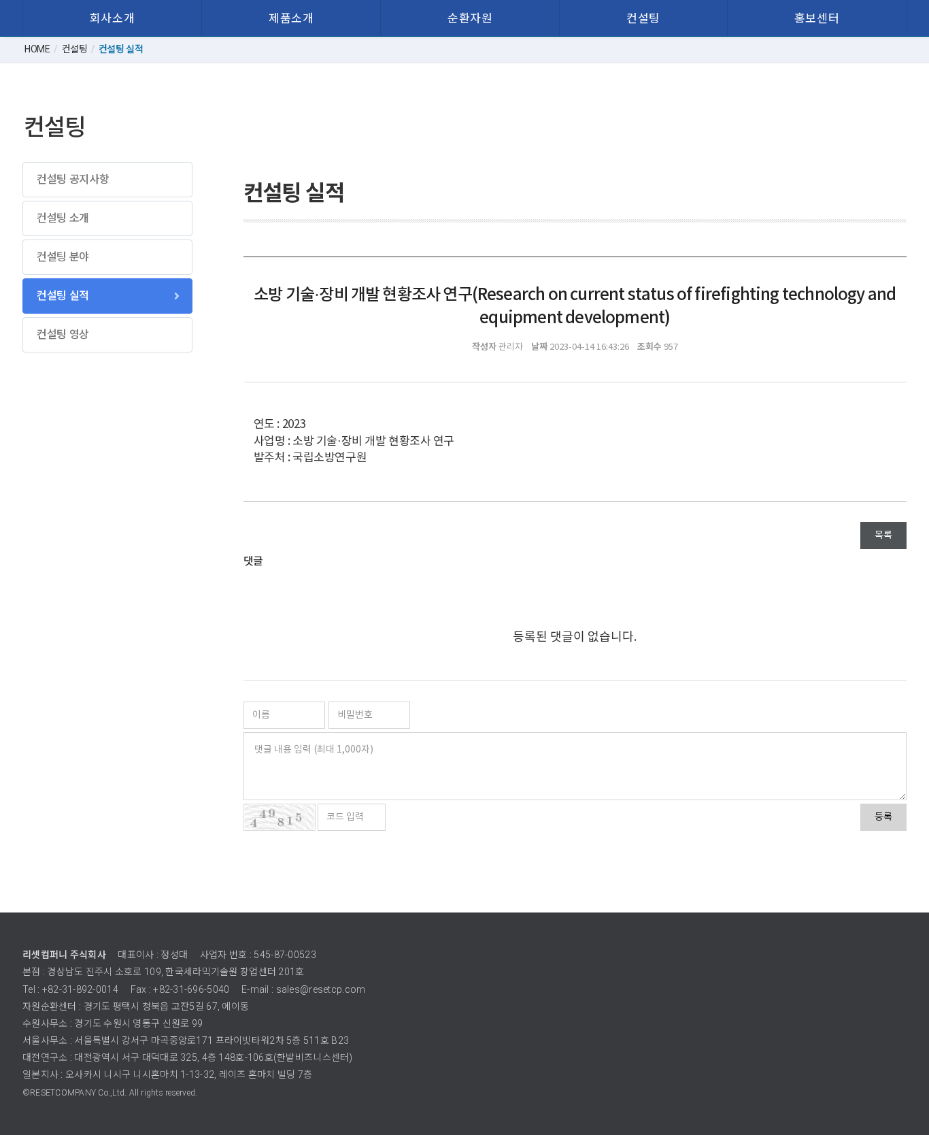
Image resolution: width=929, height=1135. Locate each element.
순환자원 (469, 18)
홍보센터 (816, 18)
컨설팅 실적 (63, 295)
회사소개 (112, 18)
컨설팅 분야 (63, 256)
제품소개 (291, 18)
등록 (883, 817)
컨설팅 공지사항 (73, 179)
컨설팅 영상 (63, 334)
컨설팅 (643, 18)
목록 (883, 535)
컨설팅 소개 (63, 218)
